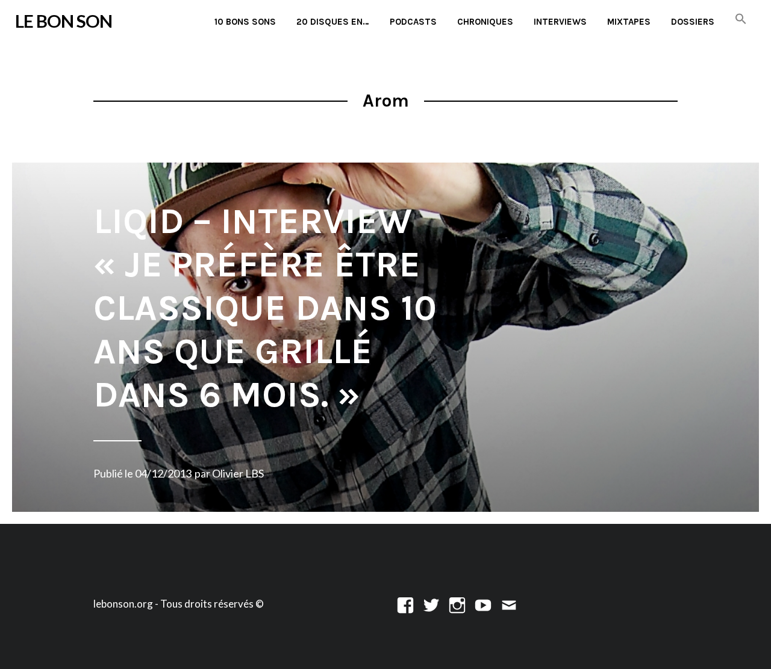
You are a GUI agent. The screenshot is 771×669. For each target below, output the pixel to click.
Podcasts (413, 21)
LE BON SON (63, 20)
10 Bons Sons (245, 21)
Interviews (560, 21)
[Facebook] (405, 603)
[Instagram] (457, 603)
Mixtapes (629, 21)
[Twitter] (431, 603)
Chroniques (485, 21)
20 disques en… (332, 21)
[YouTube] (483, 603)
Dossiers (692, 21)
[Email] (509, 603)
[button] (741, 19)
